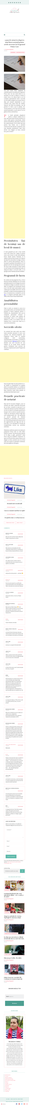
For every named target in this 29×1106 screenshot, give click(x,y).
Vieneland (7, 1085)
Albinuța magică (8, 1077)
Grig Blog (7, 1091)
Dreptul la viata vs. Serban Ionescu (14, 517)
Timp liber (8, 954)
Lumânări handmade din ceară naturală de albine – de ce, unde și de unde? (13, 895)
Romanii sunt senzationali (14, 503)
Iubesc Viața (7, 1089)
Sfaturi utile (20, 52)
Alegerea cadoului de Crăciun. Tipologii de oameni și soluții (12, 916)
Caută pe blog (7, 868)
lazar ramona (9, 569)
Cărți (6, 973)
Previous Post (10, 522)
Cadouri (7, 912)
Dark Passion (7, 1075)
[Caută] (22, 871)
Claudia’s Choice (8, 1084)
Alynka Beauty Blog (9, 1079)
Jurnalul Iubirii (8, 1088)
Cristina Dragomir (9, 49)
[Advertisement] (14, 24)
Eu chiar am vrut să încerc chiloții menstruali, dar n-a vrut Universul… (14, 937)
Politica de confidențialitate (14, 1101)
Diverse (13, 52)
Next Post (20, 522)
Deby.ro (6, 1081)
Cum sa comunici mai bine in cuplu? (14, 510)
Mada (7, 619)
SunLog (6, 1083)
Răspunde (20, 533)
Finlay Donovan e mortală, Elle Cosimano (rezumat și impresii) (13, 978)
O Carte (6, 1076)
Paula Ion (7, 1087)
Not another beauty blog (10, 1080)
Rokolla (8, 579)
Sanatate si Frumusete (11, 933)
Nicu (7, 754)
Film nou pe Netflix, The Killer (13, 958)
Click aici (14, 341)
